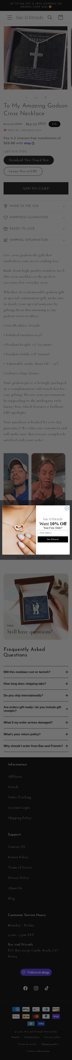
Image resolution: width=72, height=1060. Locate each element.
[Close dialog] (67, 508)
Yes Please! (53, 539)
